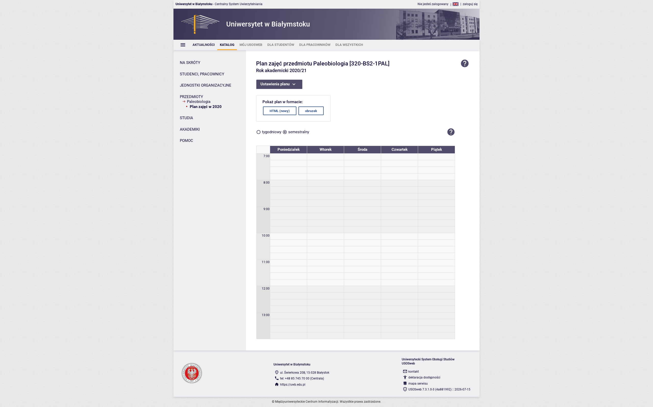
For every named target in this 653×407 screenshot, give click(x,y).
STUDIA (186, 118)
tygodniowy (271, 132)
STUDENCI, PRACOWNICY (202, 74)
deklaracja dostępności (424, 377)
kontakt (413, 371)
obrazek (311, 111)
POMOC (186, 140)
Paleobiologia (198, 101)
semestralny (298, 132)
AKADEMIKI (190, 129)
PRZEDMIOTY (191, 96)
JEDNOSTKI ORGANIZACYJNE (205, 85)
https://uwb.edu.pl (292, 384)
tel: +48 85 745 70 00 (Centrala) (302, 378)
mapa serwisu (418, 383)
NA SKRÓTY (190, 62)
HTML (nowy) (280, 111)
